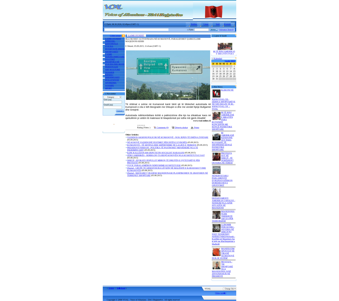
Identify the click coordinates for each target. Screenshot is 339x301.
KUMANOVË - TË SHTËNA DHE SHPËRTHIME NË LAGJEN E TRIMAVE (161, 145)
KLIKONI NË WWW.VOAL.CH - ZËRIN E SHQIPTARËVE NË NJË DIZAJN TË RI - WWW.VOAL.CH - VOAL (223, 99)
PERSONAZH (111, 67)
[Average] (141, 125)
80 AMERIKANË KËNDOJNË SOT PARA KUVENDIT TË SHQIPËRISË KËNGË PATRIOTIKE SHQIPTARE (223, 141)
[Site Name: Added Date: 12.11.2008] (114, 130)
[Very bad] (138, 125)
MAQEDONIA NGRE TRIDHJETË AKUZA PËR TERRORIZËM (223, 216)
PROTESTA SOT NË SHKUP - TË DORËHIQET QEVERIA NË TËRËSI (223, 158)
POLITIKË (110, 59)
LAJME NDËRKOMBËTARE (114, 55)
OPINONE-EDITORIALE (111, 42)
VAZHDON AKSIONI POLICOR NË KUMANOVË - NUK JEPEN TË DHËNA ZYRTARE (167, 137)
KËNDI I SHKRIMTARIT (112, 76)
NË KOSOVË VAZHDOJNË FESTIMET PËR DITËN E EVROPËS (157, 142)
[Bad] (139, 125)
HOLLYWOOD (112, 80)
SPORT (108, 88)
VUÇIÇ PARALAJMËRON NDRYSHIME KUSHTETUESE (154, 165)
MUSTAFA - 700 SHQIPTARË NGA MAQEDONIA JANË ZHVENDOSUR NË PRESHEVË (222, 269)
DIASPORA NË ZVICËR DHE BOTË (114, 63)
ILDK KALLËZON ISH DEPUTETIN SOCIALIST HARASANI (155, 153)
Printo (196, 127)
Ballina (194, 24)
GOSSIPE (109, 85)
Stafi (218, 24)
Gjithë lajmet (115, 36)
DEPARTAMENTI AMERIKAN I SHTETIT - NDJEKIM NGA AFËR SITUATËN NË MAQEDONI (223, 203)
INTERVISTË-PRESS (114, 49)
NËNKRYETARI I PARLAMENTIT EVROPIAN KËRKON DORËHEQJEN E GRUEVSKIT (222, 180)
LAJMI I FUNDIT (113, 39)
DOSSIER (109, 72)
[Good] (143, 125)
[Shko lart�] (220, 293)
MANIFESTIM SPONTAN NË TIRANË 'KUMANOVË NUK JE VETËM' (223, 253)
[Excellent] (144, 125)
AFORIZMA (110, 83)
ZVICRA (109, 46)
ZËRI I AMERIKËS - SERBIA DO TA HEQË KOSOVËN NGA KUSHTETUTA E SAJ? (166, 155)
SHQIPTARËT (111, 52)
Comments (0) (162, 127)
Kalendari (218, 58)
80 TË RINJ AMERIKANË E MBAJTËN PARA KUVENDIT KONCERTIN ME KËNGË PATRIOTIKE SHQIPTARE (225, 53)
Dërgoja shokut (181, 127)
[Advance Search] (226, 29)
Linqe (206, 24)
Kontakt (227, 24)
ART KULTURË (112, 70)
